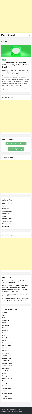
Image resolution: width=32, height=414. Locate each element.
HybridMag (19, 411)
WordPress (10, 411)
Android (4, 312)
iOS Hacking (5, 350)
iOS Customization (7, 343)
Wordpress (5, 396)
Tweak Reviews (6, 388)
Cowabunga (5, 226)
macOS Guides (6, 371)
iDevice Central (8, 35)
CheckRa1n (5, 213)
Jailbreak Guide (6, 355)
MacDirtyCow (6, 368)
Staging (4, 383)
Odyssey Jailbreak (7, 218)
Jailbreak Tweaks (7, 365)
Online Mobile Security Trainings (16, 144)
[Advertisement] (16, 16)
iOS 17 (4, 340)
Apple (4, 59)
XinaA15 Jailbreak (7, 211)
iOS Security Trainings (16, 149)
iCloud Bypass (6, 338)
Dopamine (5, 206)
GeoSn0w (9, 89)
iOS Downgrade (6, 345)
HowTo (4, 335)
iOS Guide (5, 348)
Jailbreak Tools (6, 360)
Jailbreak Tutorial (7, 363)
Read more (19, 85)
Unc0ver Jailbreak (7, 223)
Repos (4, 381)
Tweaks (4, 391)
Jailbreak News (6, 358)
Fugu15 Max (5, 208)
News (4, 373)
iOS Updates (5, 353)
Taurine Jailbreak (7, 221)
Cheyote (4, 216)
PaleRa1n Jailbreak (7, 203)
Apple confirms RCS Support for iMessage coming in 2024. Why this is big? (15, 65)
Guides (4, 333)
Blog (3, 317)
